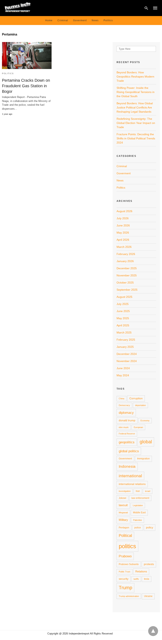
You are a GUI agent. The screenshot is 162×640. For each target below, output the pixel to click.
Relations (141, 571)
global (146, 441)
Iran (138, 491)
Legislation (138, 505)
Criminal (62, 20)
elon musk (124, 427)
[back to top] (153, 631)
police (137, 527)
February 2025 (126, 339)
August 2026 (124, 211)
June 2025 (123, 311)
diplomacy (126, 413)
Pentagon (124, 527)
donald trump (127, 420)
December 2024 (127, 353)
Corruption (136, 398)
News (95, 20)
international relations (132, 484)
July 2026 (123, 218)
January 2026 (125, 261)
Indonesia (127, 466)
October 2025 (125, 282)
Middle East (139, 512)
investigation (125, 491)
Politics (108, 20)
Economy (145, 420)
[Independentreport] (18, 7)
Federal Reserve (127, 433)
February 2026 (126, 254)
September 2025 (127, 289)
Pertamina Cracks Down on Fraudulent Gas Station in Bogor (26, 86)
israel (147, 491)
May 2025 (123, 318)
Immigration (143, 458)
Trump (125, 587)
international (130, 475)
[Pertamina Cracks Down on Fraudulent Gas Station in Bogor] (27, 55)
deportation (140, 405)
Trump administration (129, 596)
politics (127, 546)
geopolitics (127, 442)
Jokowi (122, 498)
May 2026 (123, 232)
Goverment (80, 20)
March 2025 (124, 332)
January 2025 (125, 346)
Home (49, 20)
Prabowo (125, 556)
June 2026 (123, 225)
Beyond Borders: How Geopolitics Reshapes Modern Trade (135, 76)
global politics (129, 451)
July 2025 (123, 304)
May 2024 (123, 375)
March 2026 (124, 246)
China (121, 398)
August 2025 (124, 296)
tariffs (136, 579)
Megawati (123, 512)
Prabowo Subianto (129, 564)
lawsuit (123, 505)
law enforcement (140, 498)
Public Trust (124, 571)
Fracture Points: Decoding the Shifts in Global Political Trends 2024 (136, 138)
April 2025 (123, 325)
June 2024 (123, 368)
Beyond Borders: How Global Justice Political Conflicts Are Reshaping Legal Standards (135, 107)
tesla (146, 579)
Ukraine (148, 596)
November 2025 (127, 275)
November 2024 (127, 361)
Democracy (124, 405)
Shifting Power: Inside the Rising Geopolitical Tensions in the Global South (135, 92)
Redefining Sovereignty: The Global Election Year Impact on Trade (136, 123)
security (123, 578)
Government (125, 458)
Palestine (137, 520)
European (138, 427)
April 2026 (123, 239)
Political (125, 535)
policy (149, 527)
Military (123, 519)
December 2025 (127, 268)
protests (149, 564)
